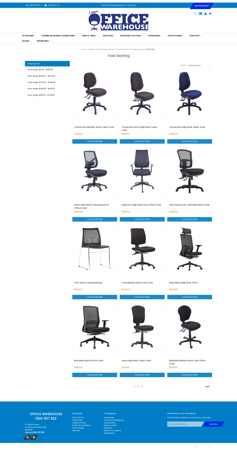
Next (208, 386)
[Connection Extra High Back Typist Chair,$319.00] (142, 93)
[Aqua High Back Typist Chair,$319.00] (142, 327)
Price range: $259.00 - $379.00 (41, 76)
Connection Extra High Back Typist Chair (139, 129)
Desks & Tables (110, 425)
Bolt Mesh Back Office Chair (88, 360)
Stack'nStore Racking (81, 425)
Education (108, 428)
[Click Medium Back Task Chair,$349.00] (142, 249)
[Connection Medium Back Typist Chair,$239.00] (94, 93)
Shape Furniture (79, 422)
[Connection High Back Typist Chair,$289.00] (189, 93)
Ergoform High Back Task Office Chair (141, 204)
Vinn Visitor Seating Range (88, 282)
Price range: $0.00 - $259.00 (40, 69)
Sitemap (76, 430)
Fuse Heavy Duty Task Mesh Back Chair (189, 204)
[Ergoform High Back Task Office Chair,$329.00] (142, 171)
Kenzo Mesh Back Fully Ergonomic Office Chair (91, 206)
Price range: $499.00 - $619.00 (41, 88)
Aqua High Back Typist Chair (136, 360)
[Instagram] (27, 437)
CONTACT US (53, 5)
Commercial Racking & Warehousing (114, 421)
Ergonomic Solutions (112, 430)
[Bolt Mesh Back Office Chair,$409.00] (94, 327)
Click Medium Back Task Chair (137, 282)
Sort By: (183, 65)
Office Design (78, 428)
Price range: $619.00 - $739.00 (41, 95)
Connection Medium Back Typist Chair (94, 127)
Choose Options (94, 141)
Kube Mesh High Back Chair (183, 282)
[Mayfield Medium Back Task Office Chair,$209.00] (189, 327)
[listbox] (199, 65)
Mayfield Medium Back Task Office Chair (187, 362)
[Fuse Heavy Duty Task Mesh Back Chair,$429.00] (189, 171)
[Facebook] (34, 437)
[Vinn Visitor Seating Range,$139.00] (94, 249)
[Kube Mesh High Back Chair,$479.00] (189, 249)
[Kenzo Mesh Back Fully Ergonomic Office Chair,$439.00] (94, 171)
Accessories (109, 417)
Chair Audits (77, 420)
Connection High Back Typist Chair (187, 127)
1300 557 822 (34, 5)
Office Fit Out (78, 417)
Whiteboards (109, 433)
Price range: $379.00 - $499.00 (41, 82)
